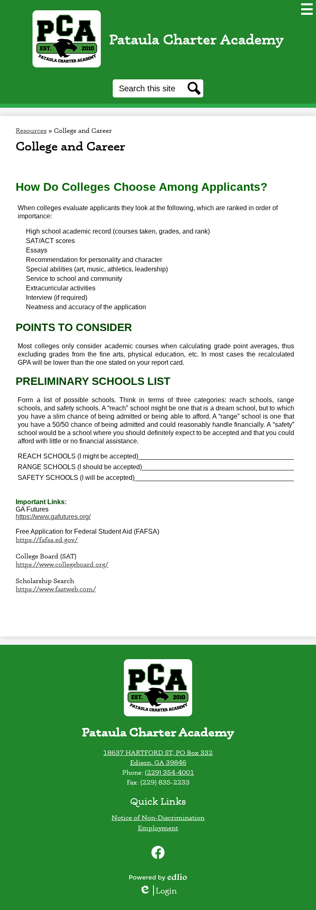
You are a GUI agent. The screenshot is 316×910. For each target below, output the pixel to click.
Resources (31, 130)
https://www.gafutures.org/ (53, 516)
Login (161, 890)
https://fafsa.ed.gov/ (47, 539)
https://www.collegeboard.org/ (62, 564)
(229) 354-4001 (169, 772)
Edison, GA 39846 (158, 762)
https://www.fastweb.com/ (56, 589)
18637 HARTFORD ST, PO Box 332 (158, 752)
